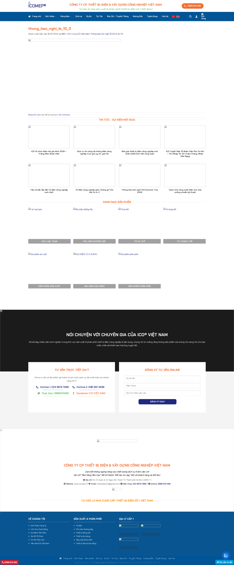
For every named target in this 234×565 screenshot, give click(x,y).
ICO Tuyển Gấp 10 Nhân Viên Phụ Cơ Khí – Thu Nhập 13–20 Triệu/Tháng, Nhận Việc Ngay (185, 153)
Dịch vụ (79, 16)
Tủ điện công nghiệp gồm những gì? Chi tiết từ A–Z (94, 191)
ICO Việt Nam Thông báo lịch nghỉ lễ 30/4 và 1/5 (100, 33)
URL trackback (64, 115)
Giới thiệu (49, 16)
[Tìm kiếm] (190, 16)
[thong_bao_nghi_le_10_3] (74, 73)
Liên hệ (165, 16)
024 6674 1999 (139, 484)
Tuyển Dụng (152, 16)
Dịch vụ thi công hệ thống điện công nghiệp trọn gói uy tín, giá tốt (94, 152)
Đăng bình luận (34, 115)
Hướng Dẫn (138, 16)
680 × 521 (66, 33)
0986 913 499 (164, 484)
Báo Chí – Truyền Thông (118, 16)
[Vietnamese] (173, 16)
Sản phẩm (64, 16)
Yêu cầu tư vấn (225, 562)
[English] (178, 16)
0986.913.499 (10, 562)
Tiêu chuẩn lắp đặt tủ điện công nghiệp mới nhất (49, 191)
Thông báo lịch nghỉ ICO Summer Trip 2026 (140, 191)
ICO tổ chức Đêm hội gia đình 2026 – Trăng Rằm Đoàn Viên (49, 152)
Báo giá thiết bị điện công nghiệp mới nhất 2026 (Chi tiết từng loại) (140, 152)
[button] (196, 16)
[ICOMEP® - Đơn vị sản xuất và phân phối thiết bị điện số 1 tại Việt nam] (37, 6)
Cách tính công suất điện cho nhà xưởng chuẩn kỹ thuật (185, 191)
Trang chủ (36, 16)
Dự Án (89, 16)
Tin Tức (99, 16)
